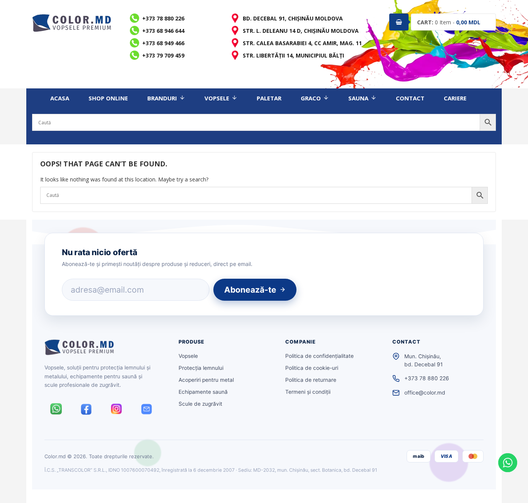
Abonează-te (250, 290)
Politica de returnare (310, 380)
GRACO (311, 98)
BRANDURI (162, 98)
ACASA (59, 98)
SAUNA (358, 98)
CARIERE (455, 98)
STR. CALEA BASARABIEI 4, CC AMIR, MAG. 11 (302, 43)
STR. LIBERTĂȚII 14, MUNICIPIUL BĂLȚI (293, 55)
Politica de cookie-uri (311, 368)
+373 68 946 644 (163, 30)
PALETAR (269, 98)
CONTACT (410, 98)
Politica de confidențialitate (319, 356)
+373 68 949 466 (163, 43)
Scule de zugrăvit (200, 404)
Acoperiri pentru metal (206, 380)
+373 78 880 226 (163, 18)
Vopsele (188, 356)
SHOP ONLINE (108, 98)
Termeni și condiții (307, 392)
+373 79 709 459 (163, 55)
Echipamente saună (203, 392)
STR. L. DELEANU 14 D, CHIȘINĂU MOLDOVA (301, 30)
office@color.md (424, 393)
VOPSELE (216, 98)
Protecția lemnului (201, 368)
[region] (100, 447)
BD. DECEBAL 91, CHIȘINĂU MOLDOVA (293, 18)
